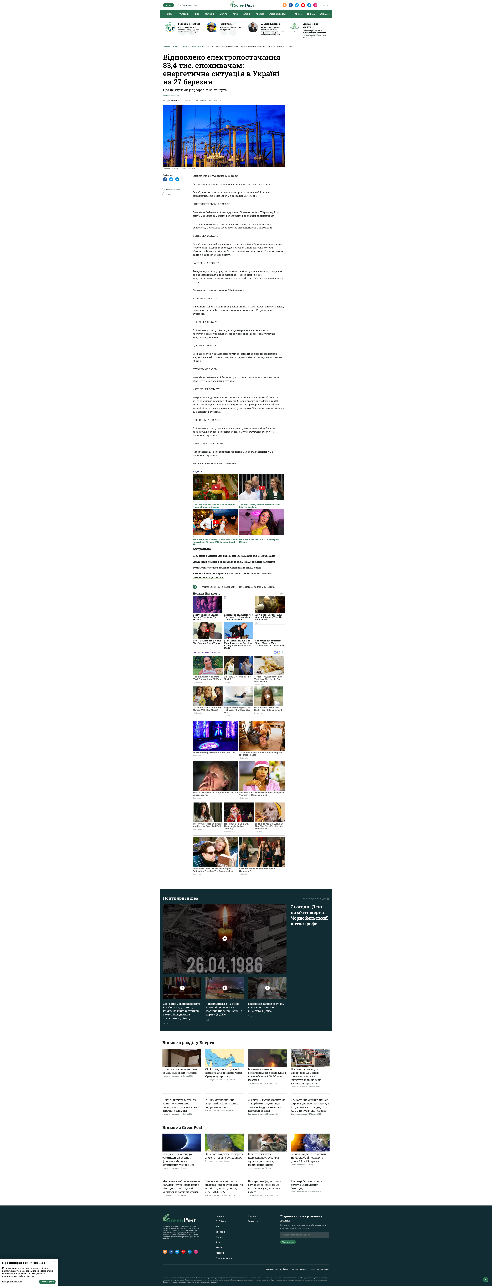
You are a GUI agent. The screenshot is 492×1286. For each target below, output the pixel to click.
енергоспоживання (172, 189)
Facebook (229, 586)
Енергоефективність (200, 46)
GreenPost (231, 463)
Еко (197, 13)
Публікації (183, 13)
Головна (166, 46)
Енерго (223, 13)
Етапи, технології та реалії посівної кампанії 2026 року (227, 567)
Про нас (252, 1216)
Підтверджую (47, 1281)
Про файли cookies (12, 1281)
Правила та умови (299, 1269)
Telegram (269, 586)
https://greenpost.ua (307, 1278)
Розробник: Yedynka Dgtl (319, 1269)
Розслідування (277, 13)
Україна (167, 194)
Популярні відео (180, 898)
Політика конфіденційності (277, 1269)
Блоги (246, 13)
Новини (168, 13)
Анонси (259, 13)
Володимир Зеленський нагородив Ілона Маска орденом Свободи (234, 555)
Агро (235, 13)
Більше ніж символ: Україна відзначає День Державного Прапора (234, 561)
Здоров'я (209, 13)
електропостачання (229, 451)
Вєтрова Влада (171, 100)
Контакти (253, 1221)
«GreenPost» (199, 1278)
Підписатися (288, 1242)
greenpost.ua (223, 1280)
